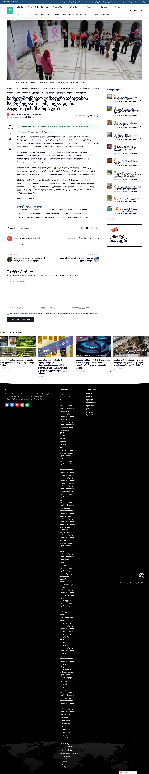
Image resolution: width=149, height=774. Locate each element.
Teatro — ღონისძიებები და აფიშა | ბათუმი (67, 461)
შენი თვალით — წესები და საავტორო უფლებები (66, 760)
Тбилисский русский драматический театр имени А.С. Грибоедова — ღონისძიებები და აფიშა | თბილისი (67, 530)
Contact (63, 400)
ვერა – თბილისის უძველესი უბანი (128, 199)
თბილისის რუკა (66, 631)
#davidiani (33, 199)
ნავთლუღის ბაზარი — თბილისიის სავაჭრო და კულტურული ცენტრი (127, 188)
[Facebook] (79, 238)
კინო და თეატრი (66, 678)
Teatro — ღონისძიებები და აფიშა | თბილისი (67, 469)
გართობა (63, 609)
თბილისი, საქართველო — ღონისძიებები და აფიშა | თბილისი (67, 624)
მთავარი (63, 687)
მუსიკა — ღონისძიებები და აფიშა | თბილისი (67, 708)
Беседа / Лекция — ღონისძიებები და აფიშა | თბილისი (67, 486)
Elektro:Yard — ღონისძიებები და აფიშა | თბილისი (67, 413)
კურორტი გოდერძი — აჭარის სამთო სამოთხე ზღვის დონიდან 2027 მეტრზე (54, 217)
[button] (131, 10)
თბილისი (25, 93)
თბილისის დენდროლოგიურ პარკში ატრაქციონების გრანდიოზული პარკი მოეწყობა (17, 362)
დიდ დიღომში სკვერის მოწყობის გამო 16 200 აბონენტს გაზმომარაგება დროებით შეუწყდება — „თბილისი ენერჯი (93, 364)
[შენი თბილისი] (10, 10)
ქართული (125, 772)
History (62, 438)
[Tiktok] (88, 238)
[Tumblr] (93, 238)
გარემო (22, 353)
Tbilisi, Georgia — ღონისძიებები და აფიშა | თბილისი (67, 453)
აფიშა (62, 563)
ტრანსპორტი (55, 353)
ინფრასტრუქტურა (140, 350)
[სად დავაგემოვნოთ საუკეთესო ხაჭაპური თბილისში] (109, 122)
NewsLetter (64, 447)
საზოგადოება (48, 93)
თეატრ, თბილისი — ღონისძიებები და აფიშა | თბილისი (67, 638)
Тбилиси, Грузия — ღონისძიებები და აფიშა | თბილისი (67, 518)
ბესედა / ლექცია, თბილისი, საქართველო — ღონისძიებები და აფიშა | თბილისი (67, 600)
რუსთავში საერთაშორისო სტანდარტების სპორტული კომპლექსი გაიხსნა (54, 213)
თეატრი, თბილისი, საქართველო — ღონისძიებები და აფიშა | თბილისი (67, 669)
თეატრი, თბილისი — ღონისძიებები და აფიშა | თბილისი (67, 657)
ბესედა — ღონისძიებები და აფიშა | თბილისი (67, 568)
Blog (61, 394)
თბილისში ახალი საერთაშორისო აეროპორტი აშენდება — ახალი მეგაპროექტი (71, 2)
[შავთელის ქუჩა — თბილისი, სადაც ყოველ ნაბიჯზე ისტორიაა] (109, 134)
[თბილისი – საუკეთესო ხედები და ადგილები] (109, 160)
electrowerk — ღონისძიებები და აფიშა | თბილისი (67, 405)
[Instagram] (82, 238)
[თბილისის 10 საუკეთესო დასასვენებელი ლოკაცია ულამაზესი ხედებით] (109, 108)
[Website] (76, 238)
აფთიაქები (64, 560)
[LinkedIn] (91, 238)
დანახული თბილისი (64, 613)
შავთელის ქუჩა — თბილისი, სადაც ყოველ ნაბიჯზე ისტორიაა (127, 136)
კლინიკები (64, 681)
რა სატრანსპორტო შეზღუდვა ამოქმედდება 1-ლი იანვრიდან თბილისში (125, 149)
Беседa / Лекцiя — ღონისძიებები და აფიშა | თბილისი (67, 477)
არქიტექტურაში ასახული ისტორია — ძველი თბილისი (125, 210)
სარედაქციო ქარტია (65, 725)
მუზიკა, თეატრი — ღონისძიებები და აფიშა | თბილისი (67, 700)
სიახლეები (88, 355)
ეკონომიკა (30, 353)
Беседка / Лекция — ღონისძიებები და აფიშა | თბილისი (67, 494)
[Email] (91, 116)
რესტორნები (65, 714)
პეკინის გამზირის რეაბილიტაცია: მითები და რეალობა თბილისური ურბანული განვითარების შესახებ (128, 362)
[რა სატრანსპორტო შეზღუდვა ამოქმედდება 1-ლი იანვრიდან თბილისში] (109, 146)
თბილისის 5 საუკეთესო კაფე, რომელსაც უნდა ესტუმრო (125, 98)
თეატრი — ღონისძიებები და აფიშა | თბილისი (67, 648)
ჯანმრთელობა (80, 93)
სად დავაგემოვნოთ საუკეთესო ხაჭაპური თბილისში (126, 124)
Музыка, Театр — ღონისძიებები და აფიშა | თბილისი (67, 510)
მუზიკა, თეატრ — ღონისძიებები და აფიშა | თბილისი (67, 692)
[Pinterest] (85, 238)
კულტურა (36, 93)
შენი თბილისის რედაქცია (20, 114)
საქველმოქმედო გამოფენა (53, 140)
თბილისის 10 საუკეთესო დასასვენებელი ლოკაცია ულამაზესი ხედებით (126, 111)
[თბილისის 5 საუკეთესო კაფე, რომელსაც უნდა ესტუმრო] (109, 96)
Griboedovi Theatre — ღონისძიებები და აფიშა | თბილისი (67, 431)
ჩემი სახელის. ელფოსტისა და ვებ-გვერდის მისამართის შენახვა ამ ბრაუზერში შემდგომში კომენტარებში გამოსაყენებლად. (54, 314)
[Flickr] (96, 238)
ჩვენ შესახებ (65, 767)
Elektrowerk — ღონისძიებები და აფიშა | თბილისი (67, 422)
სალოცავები (65, 721)
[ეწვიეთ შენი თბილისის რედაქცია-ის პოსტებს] (9, 238)
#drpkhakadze (22, 199)
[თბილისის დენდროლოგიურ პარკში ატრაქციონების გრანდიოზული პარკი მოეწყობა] (18, 346)
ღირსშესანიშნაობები (67, 753)
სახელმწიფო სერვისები (65, 733)
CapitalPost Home (66, 397)
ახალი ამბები (13, 93)
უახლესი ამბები (64, 93)
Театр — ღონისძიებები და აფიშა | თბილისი (67, 543)
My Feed (63, 441)
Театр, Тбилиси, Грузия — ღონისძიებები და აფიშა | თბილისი (67, 552)
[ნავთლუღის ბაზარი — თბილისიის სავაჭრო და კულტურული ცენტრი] (109, 186)
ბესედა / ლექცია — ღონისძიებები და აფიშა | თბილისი (67, 578)
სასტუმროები (65, 729)
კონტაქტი (64, 684)
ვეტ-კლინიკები (66, 618)
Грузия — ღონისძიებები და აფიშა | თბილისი (67, 502)
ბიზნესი (15, 353)
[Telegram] (98, 238)
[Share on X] (87, 116)
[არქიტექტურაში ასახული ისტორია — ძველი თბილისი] (109, 208)
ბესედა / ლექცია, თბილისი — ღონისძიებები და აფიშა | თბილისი (67, 588)
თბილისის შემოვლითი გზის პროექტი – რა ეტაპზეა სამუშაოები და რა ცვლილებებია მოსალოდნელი (128, 175)
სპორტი (63, 741)
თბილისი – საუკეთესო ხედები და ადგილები (127, 162)
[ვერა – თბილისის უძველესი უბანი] (109, 198)
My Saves (63, 444)
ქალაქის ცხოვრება (122, 355)
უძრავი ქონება (66, 750)
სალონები (64, 717)
